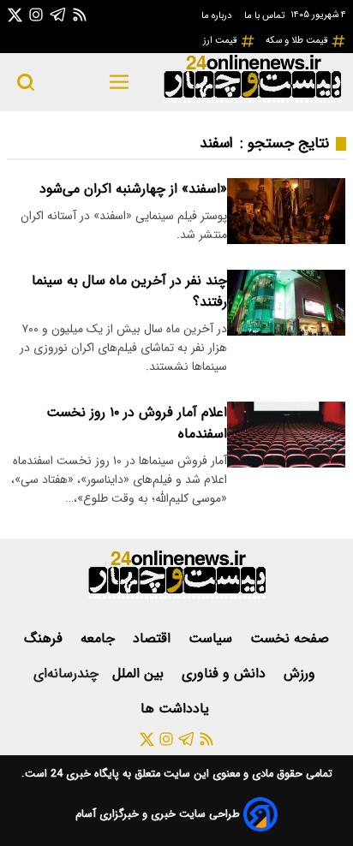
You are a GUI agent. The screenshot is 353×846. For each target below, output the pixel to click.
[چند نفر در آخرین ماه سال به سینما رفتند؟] (286, 303)
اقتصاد (154, 638)
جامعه (100, 638)
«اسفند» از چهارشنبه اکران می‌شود (133, 189)
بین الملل (140, 673)
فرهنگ (45, 638)
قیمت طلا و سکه (298, 40)
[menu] (119, 82)
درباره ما (217, 15)
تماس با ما (265, 15)
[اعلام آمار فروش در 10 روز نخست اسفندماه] (286, 435)
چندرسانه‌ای (66, 673)
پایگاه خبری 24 (83, 774)
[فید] (79, 14)
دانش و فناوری (226, 673)
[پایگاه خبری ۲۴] (252, 100)
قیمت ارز (221, 40)
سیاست (212, 638)
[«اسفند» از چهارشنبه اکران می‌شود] (286, 211)
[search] (25, 82)
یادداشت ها (177, 708)
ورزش (302, 673)
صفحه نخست (289, 638)
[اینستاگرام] (36, 14)
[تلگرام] (58, 14)
